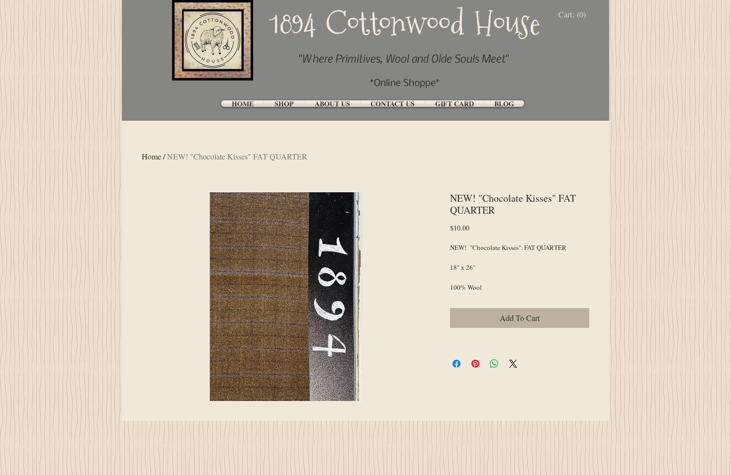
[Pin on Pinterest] (475, 364)
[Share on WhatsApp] (494, 364)
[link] (574, 14)
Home (151, 156)
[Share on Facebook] (456, 364)
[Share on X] (513, 364)
